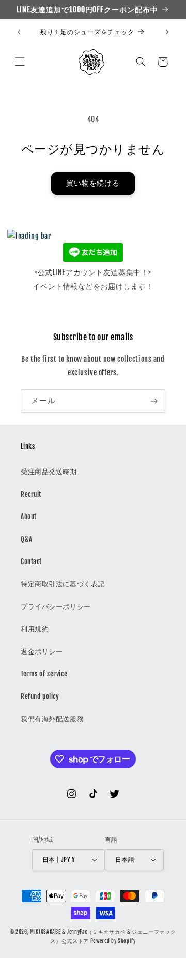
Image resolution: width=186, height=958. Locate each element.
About (29, 516)
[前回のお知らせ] (18, 32)
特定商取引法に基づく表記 (63, 584)
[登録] (154, 401)
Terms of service (44, 674)
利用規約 (35, 629)
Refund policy (40, 696)
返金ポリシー (42, 651)
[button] (19, 62)
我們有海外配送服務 (52, 718)
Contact (31, 561)
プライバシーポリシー (56, 606)
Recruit (31, 494)
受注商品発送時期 (49, 471)
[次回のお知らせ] (167, 32)
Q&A (27, 539)
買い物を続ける (93, 183)
